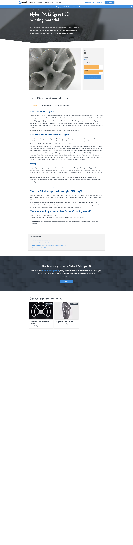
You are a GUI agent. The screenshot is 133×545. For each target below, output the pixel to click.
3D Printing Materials (37, 10)
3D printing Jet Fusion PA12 (65, 321)
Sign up (109, 2)
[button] (33, 69)
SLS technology (46, 10)
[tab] (34, 105)
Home (31, 10)
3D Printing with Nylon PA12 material (40, 322)
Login (98, 2)
